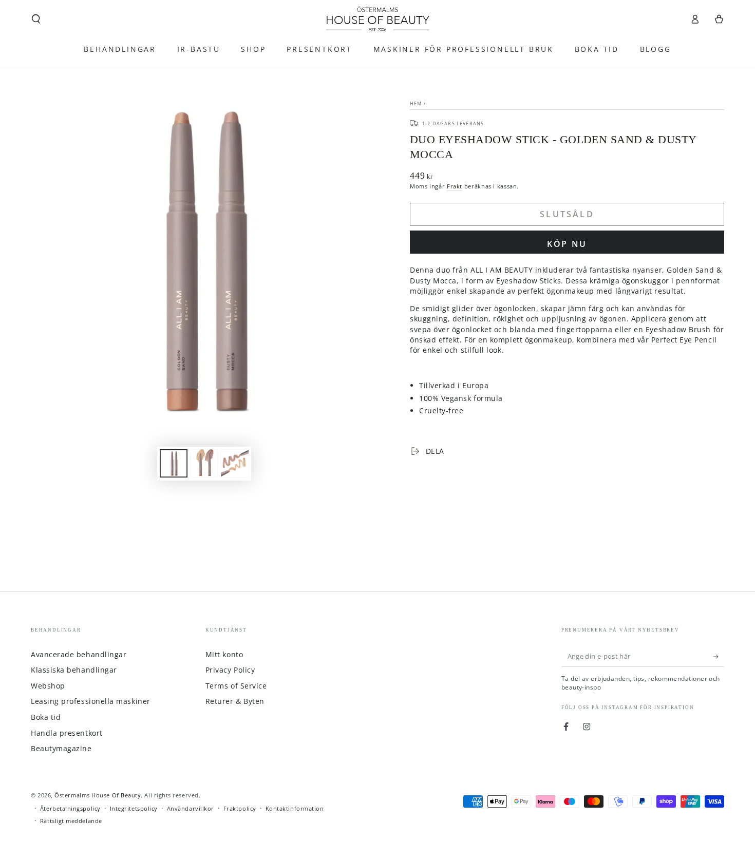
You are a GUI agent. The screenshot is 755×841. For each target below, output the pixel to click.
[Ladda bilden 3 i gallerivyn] (235, 463)
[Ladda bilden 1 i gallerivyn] (173, 463)
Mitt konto (224, 654)
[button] (36, 19)
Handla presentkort (67, 733)
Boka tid (46, 717)
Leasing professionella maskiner (90, 701)
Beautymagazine (61, 748)
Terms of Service (236, 686)
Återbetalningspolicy (70, 808)
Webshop (48, 686)
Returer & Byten (235, 701)
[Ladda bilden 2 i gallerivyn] (204, 463)
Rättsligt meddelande (71, 821)
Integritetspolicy (134, 808)
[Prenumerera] (718, 656)
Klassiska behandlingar (74, 670)
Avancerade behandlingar (78, 654)
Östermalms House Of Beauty (97, 795)
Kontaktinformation (295, 808)
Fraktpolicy (239, 808)
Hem (416, 103)
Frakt (454, 186)
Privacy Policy (230, 670)
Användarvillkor (190, 808)
